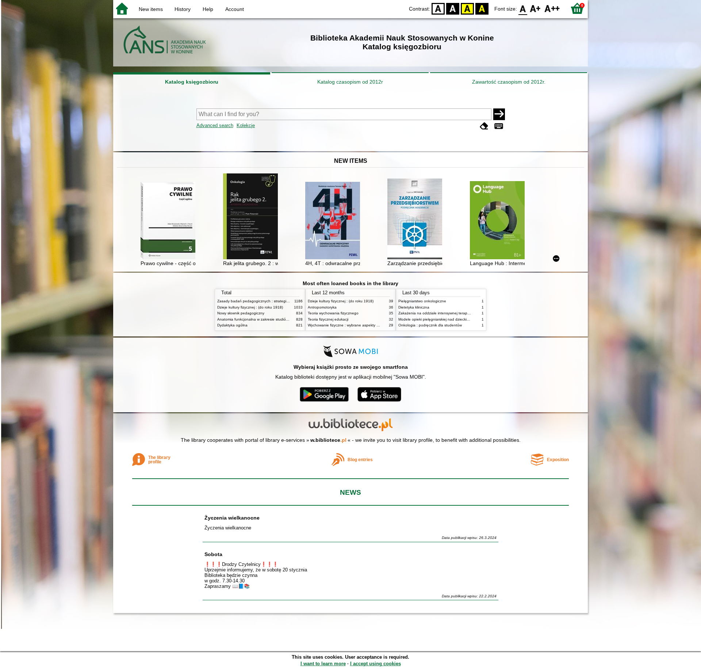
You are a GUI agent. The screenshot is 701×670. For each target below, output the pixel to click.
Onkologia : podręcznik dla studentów (430, 325)
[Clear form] (484, 126)
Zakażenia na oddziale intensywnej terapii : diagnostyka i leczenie (453, 313)
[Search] (499, 114)
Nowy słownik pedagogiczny (240, 313)
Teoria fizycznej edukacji (328, 319)
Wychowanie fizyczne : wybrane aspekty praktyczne (351, 325)
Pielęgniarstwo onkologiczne (422, 301)
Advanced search (214, 125)
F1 (535, 8)
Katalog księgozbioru (191, 82)
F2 (552, 8)
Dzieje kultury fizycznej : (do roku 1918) (250, 307)
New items (151, 9)
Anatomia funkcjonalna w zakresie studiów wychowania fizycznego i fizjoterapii (283, 319)
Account (234, 9)
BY (482, 8)
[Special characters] (499, 126)
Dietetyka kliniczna (413, 307)
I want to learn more (323, 663)
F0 (523, 8)
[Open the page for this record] (170, 221)
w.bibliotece (328, 440)
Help (208, 9)
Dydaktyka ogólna (232, 325)
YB (467, 8)
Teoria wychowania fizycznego (333, 313)
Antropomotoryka (322, 307)
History (183, 9)
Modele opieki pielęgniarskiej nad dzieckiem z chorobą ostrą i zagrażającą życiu (465, 319)
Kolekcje (246, 125)
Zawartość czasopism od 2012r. (508, 82)
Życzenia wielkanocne (232, 518)
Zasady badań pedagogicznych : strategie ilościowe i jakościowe (271, 301)
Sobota (213, 554)
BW (452, 8)
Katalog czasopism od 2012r (350, 82)
